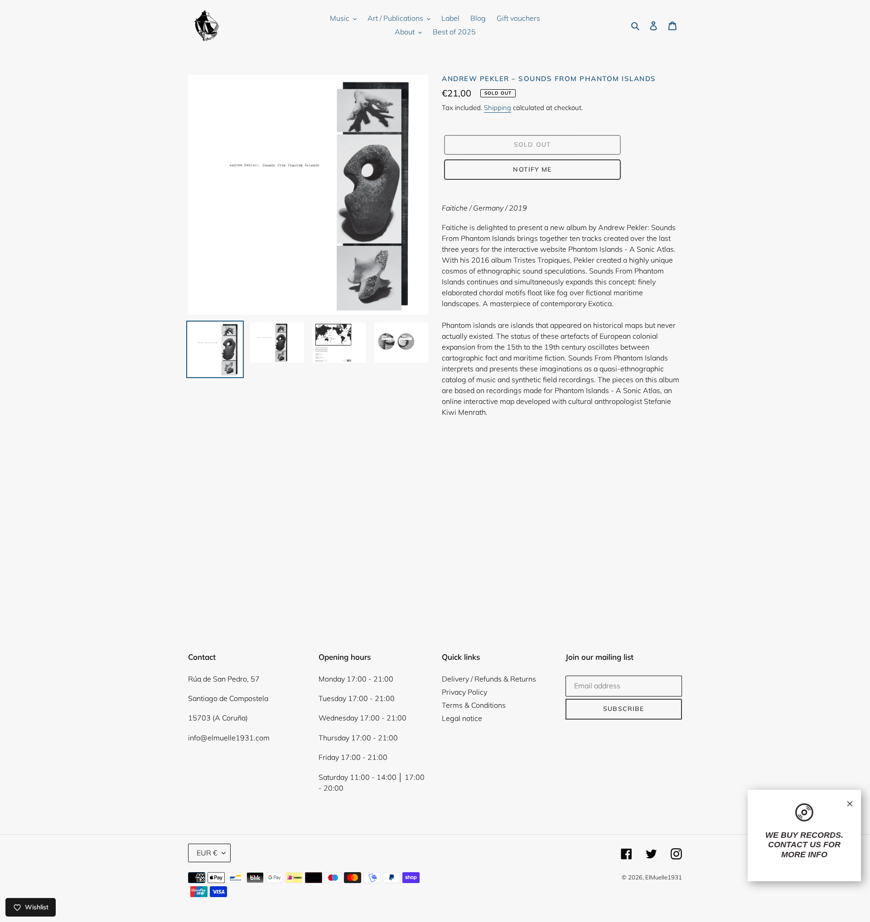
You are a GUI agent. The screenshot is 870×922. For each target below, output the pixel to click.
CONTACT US (794, 844)
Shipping (497, 107)
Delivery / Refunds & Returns (489, 678)
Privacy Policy (464, 691)
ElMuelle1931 (663, 877)
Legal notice (462, 718)
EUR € (207, 852)
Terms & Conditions (474, 705)
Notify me (532, 169)
